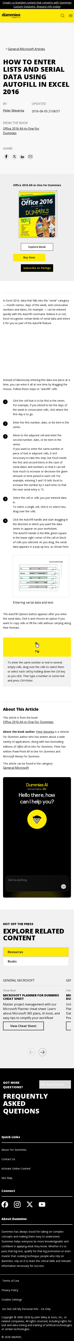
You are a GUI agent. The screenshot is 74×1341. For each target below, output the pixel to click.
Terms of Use (10, 1280)
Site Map (7, 1178)
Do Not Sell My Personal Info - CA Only (26, 1309)
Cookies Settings (12, 1299)
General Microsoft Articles (26, 49)
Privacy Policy (10, 1290)
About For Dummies (14, 1149)
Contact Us (8, 1159)
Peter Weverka (13, 110)
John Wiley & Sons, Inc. (49, 1317)
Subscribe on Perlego (37, 268)
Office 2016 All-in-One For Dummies (21, 130)
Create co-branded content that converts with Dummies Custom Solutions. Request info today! (37, 4)
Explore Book (37, 247)
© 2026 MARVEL (12, 1337)
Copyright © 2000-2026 (16, 1317)
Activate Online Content (16, 1168)
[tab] (36, 952)
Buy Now (29, 257)
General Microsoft (16, 768)
